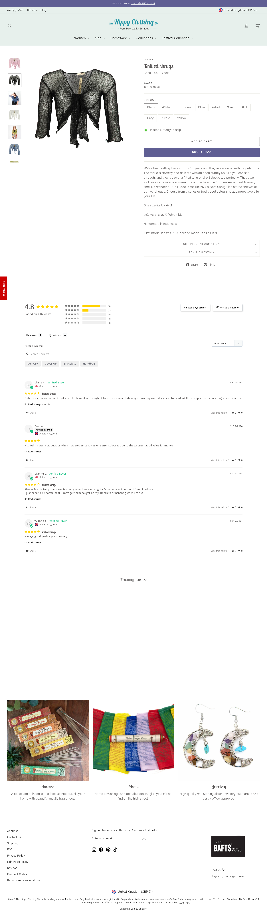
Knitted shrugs (33, 404)
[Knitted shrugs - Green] (40, 664)
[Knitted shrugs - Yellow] (59, 664)
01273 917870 (15, 10)
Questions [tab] (55, 335)
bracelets (70, 363)
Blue (201, 107)
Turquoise (184, 107)
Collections (145, 38)
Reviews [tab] (31, 335)
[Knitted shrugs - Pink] (44, 664)
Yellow (181, 118)
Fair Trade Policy (17, 861)
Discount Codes (17, 874)
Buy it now (201, 152)
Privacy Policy (16, 855)
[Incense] (48, 740)
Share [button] (32, 412)
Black (151, 107)
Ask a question (202, 252)
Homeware (119, 38)
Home (147, 59)
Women (80, 38)
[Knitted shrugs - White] (20, 664)
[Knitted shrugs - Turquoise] (25, 664)
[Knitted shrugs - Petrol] (35, 664)
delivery (32, 363)
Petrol (215, 107)
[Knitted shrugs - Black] (15, 664)
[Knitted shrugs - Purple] (54, 664)
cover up (51, 363)
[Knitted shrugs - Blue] (30, 664)
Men (98, 38)
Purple (165, 118)
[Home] (133, 740)
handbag (89, 363)
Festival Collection (176, 38)
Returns (32, 10)
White (166, 107)
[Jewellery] (219, 740)
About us (12, 831)
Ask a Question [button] (197, 307)
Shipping (12, 843)
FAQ (9, 849)
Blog (43, 10)
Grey (150, 118)
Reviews (12, 868)
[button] (234, 412)
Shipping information (201, 244)
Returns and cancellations (23, 880)
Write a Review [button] (229, 307)
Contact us (14, 837)
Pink (245, 107)
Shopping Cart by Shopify (133, 909)
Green (231, 107)
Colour (150, 100)
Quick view (37, 646)
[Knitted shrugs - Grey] (49, 664)
